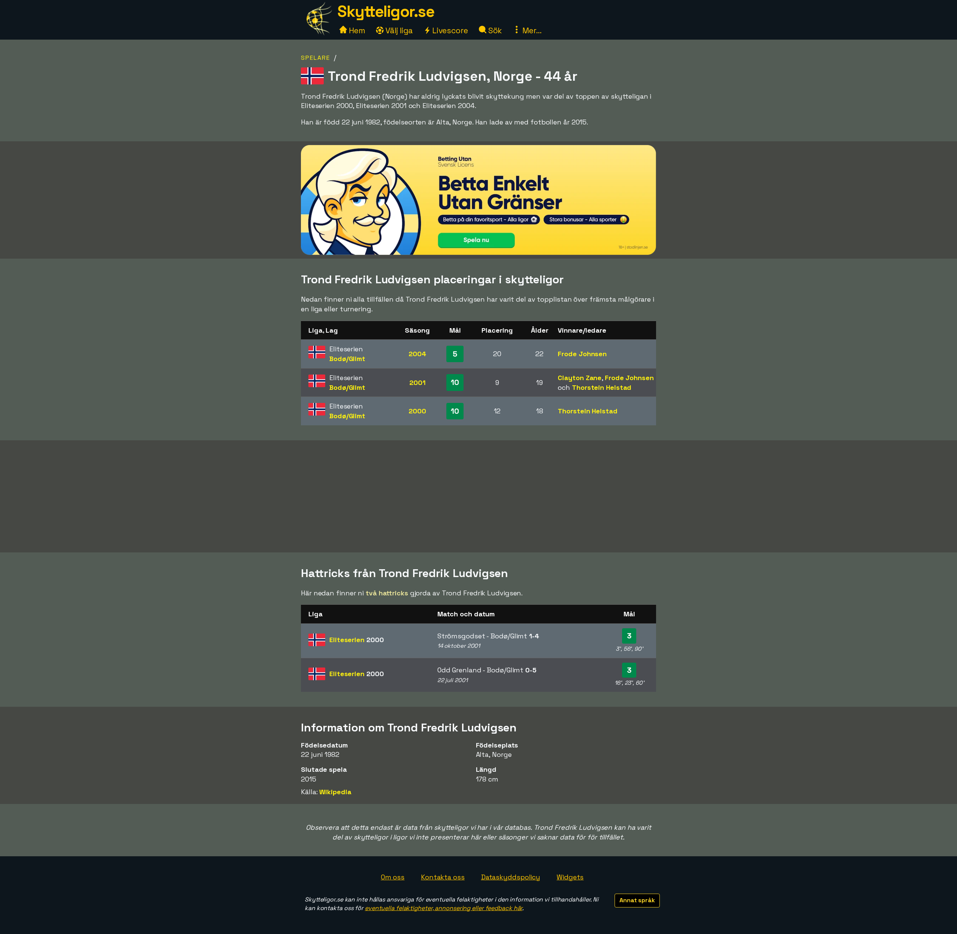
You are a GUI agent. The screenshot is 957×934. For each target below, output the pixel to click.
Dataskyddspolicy (510, 877)
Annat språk (637, 900)
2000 (417, 411)
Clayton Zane (579, 377)
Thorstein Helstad (601, 387)
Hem (356, 30)
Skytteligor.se (386, 11)
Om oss (392, 877)
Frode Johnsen (582, 353)
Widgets (570, 877)
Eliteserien (356, 639)
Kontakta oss (443, 877)
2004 (417, 353)
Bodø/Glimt (347, 358)
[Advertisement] (478, 496)
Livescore (449, 30)
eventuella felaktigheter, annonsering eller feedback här (443, 908)
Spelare (315, 58)
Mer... (530, 30)
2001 (417, 382)
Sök (494, 30)
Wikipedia (335, 791)
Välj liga (398, 30)
